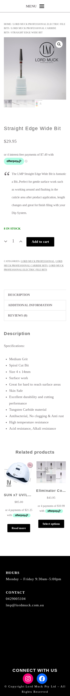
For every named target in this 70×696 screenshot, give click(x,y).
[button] (59, 44)
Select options (51, 523)
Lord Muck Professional (37, 261)
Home (7, 24)
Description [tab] (19, 294)
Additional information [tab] (30, 305)
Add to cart (40, 242)
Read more (19, 528)
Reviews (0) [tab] (17, 315)
